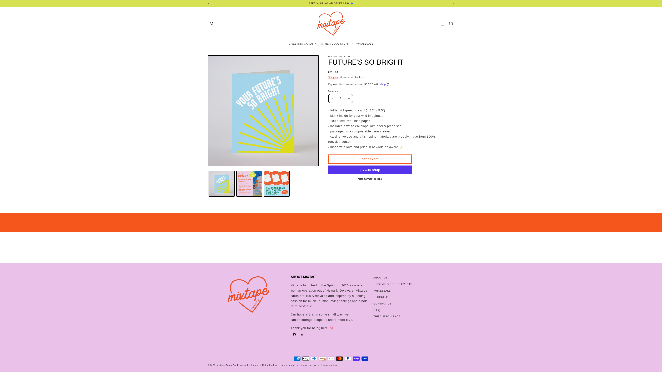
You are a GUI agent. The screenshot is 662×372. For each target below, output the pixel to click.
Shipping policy (329, 365)
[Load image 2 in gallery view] (249, 184)
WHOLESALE (381, 290)
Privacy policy (288, 365)
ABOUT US (380, 277)
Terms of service (308, 365)
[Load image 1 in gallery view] (221, 184)
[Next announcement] (453, 3)
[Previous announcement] (209, 3)
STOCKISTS (381, 297)
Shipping (333, 77)
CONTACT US (382, 303)
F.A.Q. (377, 310)
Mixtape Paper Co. (226, 365)
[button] (212, 23)
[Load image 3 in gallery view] (277, 184)
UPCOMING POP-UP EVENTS (392, 284)
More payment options (370, 179)
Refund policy (269, 365)
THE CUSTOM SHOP (386, 316)
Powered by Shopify (247, 365)
